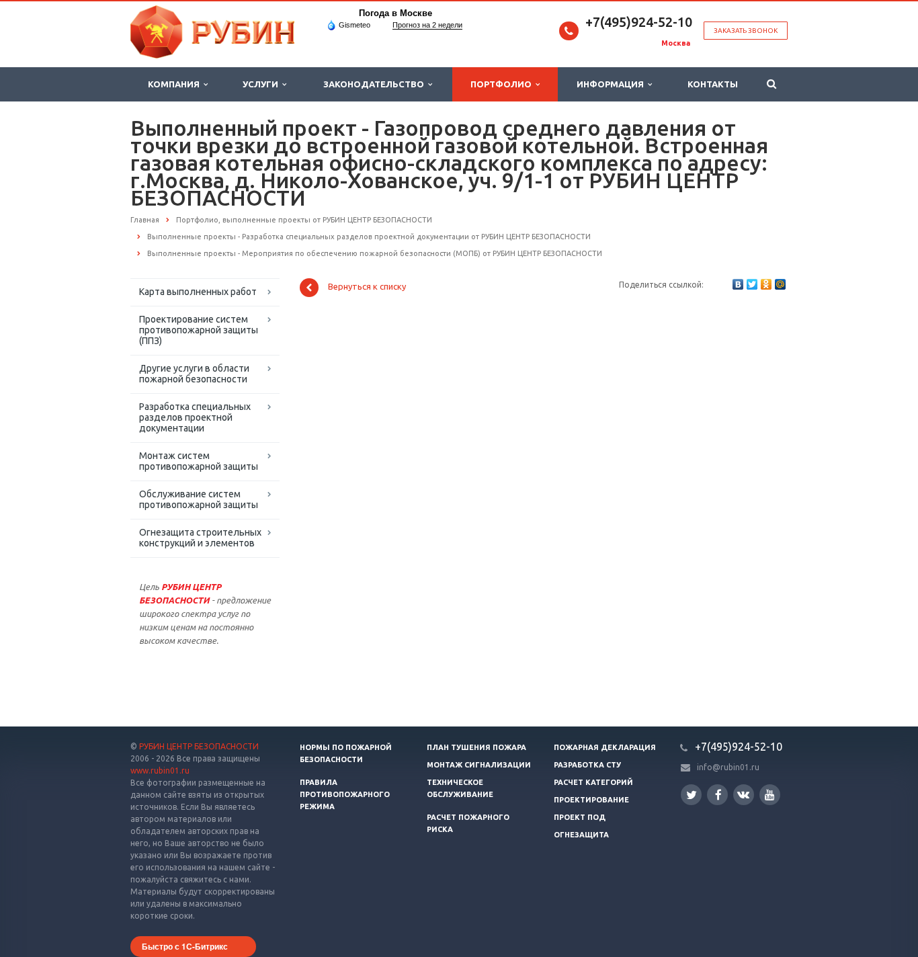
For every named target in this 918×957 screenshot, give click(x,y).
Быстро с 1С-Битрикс (185, 946)
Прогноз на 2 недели (427, 25)
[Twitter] (752, 284)
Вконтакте (743, 794)
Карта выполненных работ (198, 291)
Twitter (691, 794)
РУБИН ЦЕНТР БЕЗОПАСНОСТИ (199, 746)
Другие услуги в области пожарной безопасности (194, 373)
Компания (176, 84)
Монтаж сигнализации (479, 765)
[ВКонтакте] (738, 284)
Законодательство (375, 84)
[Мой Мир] (780, 284)
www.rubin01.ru (160, 770)
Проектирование (591, 800)
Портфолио (503, 84)
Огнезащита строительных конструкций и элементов (200, 537)
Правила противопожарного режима (345, 794)
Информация (612, 84)
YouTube (769, 794)
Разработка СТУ (587, 765)
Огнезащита (581, 835)
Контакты (712, 84)
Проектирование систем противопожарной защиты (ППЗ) (198, 330)
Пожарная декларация (605, 747)
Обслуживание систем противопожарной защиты (198, 499)
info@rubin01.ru (728, 767)
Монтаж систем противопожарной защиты (198, 461)
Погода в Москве (395, 13)
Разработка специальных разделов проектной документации (195, 417)
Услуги (262, 84)
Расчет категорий (593, 782)
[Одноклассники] (766, 284)
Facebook (717, 794)
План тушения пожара (476, 747)
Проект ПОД (580, 817)
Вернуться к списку (367, 287)
